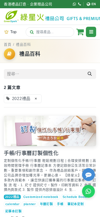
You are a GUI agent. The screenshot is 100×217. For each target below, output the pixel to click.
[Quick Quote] (88, 174)
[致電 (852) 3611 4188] (79, 4)
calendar (12, 204)
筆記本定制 (75, 204)
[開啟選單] (91, 32)
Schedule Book (75, 197)
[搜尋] (89, 74)
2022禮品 (12, 197)
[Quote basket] (80, 32)
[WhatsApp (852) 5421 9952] (74, 4)
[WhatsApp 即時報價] (88, 191)
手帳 (60, 204)
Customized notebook (40, 197)
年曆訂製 (46, 204)
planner (30, 204)
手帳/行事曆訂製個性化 (31, 153)
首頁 (7, 45)
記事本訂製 (13, 211)
